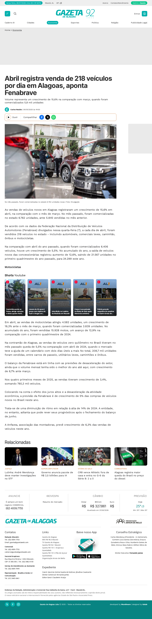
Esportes (75, 23)
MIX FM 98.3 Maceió (50, 539)
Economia (52, 23)
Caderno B (9, 23)
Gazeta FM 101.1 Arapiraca (53, 548)
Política (95, 23)
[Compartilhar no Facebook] (41, 117)
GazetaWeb (46, 550)
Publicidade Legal (139, 23)
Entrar (137, 14)
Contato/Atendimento (119, 3)
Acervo (105, 3)
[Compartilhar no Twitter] (47, 117)
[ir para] (86, 545)
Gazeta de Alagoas (49, 537)
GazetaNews (47, 556)
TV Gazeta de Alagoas (50, 542)
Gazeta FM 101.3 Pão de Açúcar (54, 553)
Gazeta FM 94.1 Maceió (51, 545)
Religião (114, 23)
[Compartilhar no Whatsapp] (53, 117)
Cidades (30, 23)
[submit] (15, 13)
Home (7, 30)
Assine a (139, 3)
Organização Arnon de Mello (53, 558)
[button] (144, 13)
